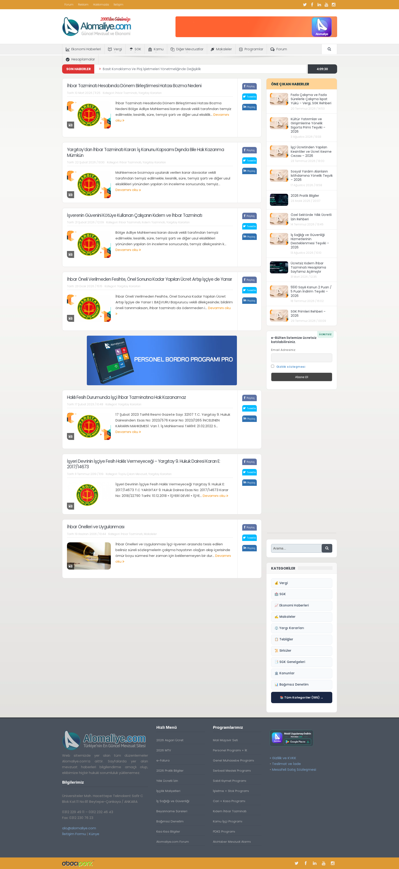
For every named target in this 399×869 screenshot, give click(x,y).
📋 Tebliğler (284, 639)
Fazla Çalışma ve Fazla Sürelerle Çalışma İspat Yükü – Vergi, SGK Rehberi (311, 99)
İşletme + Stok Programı (231, 791)
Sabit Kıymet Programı (229, 781)
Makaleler (224, 49)
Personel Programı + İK (230, 750)
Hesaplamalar (83, 59)
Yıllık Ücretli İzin (167, 781)
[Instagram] (333, 4)
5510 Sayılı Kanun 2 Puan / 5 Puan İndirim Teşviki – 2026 (311, 291)
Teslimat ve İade (286, 763)
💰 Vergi (281, 583)
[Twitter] (305, 4)
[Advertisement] (301, 463)
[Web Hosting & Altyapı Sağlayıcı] (78, 863)
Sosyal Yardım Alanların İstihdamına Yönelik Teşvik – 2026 (312, 175)
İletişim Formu (74, 833)
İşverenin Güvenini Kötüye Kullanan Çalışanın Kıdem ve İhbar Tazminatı (134, 215)
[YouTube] (326, 4)
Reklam (83, 4)
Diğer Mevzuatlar (189, 49)
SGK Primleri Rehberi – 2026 (308, 313)
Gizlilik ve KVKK (284, 758)
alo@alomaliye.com (79, 828)
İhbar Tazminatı (126, 93)
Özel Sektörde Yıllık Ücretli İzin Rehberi (311, 216)
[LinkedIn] (319, 4)
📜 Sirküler (283, 650)
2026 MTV (163, 750)
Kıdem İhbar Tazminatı (229, 811)
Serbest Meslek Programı (232, 770)
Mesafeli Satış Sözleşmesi (294, 769)
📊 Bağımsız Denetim (291, 684)
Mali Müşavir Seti (225, 740)
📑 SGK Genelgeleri (290, 662)
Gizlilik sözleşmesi (290, 366)
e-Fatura (162, 760)
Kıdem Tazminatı (153, 222)
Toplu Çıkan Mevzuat (132, 474)
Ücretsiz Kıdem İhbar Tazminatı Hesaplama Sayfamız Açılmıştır (308, 267)
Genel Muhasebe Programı (233, 760)
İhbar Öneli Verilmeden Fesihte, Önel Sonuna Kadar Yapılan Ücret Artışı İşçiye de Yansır (149, 279)
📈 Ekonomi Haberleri (292, 605)
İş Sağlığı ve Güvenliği (172, 801)
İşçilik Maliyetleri (168, 791)
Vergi (118, 49)
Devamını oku (127, 189)
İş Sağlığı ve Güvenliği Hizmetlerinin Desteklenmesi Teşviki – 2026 (310, 241)
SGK (138, 49)
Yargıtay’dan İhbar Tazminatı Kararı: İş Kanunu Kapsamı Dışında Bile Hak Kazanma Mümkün (145, 152)
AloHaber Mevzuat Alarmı (232, 841)
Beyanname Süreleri (171, 811)
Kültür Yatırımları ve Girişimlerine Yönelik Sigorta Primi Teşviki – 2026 (308, 125)
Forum (68, 4)
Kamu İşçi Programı (227, 821)
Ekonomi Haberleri (86, 49)
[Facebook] (312, 4)
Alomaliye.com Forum (172, 841)
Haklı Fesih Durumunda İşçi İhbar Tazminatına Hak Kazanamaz (126, 397)
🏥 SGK (280, 594)
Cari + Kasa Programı (229, 801)
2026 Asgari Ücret (169, 740)
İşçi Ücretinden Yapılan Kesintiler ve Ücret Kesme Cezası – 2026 (311, 151)
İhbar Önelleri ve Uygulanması (95, 527)
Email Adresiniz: (283, 350)
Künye (94, 833)
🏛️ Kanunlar (285, 673)
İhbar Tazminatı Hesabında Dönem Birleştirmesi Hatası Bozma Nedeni (134, 86)
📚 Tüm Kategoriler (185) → (301, 697)
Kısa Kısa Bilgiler (168, 831)
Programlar (254, 49)
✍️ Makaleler (285, 617)
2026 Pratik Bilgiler (305, 195)
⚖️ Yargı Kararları (289, 628)
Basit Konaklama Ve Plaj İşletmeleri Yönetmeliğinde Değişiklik (152, 69)
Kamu (158, 49)
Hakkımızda (101, 4)
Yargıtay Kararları (150, 93)
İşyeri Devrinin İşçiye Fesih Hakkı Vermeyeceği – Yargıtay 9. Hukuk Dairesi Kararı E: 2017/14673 (143, 464)
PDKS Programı (224, 831)
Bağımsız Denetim (170, 821)
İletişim (118, 4)
